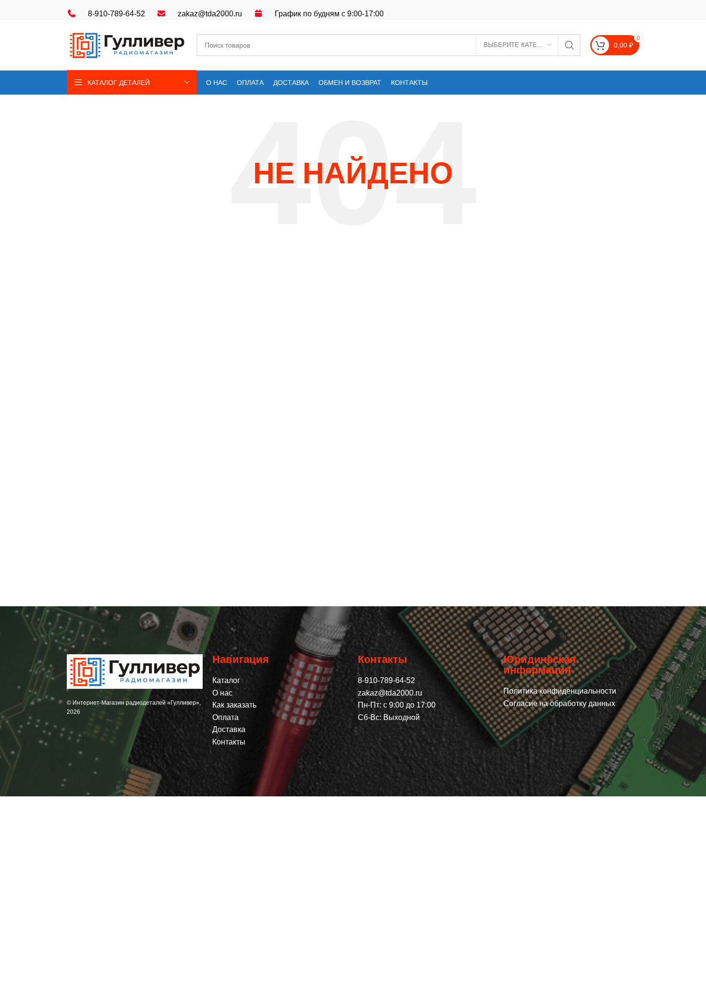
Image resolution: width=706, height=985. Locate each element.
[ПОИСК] (570, 45)
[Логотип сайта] (127, 44)
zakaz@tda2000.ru (210, 14)
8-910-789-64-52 (116, 14)
